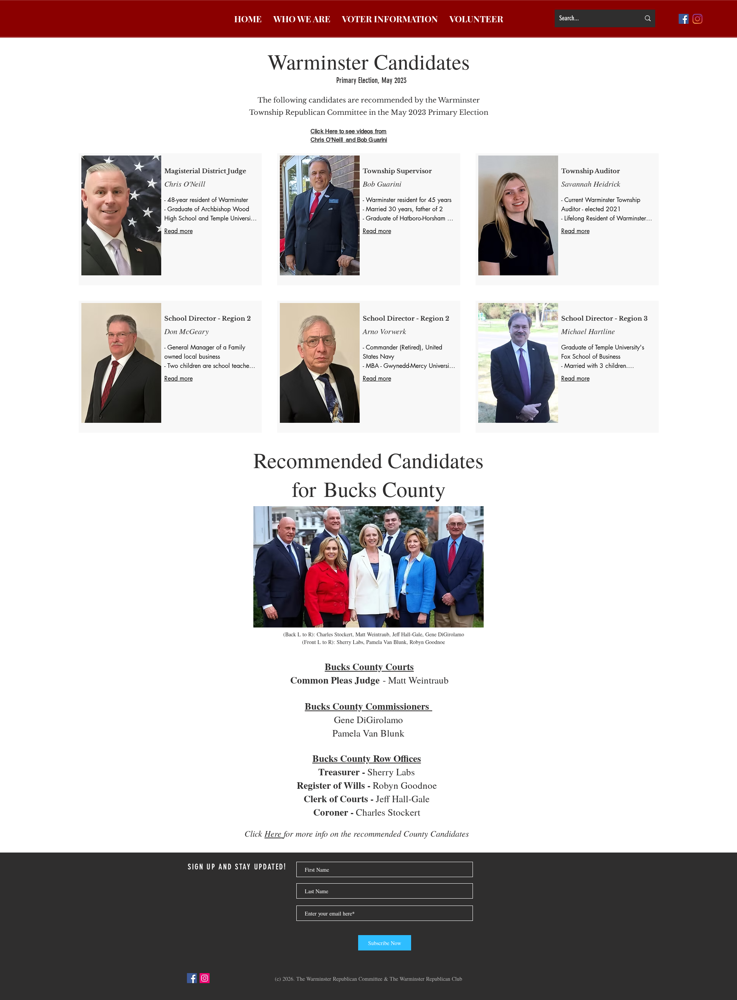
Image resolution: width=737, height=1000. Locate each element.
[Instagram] (205, 978)
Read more (178, 231)
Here (274, 833)
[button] (302, 18)
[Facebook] (192, 978)
